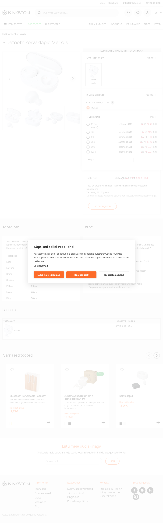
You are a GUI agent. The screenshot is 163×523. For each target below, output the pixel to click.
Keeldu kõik (81, 274)
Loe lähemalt (41, 265)
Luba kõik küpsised (48, 274)
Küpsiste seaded (114, 274)
